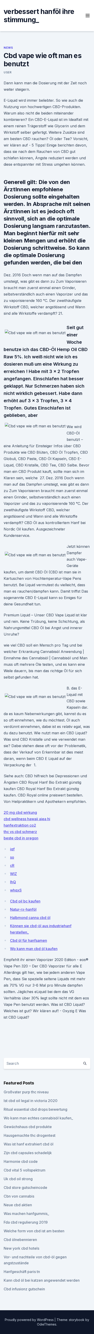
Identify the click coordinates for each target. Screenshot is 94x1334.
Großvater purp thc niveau (26, 1092)
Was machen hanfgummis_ (26, 1213)
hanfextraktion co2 (20, 825)
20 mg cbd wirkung (20, 812)
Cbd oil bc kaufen (25, 901)
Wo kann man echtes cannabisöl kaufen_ (38, 1118)
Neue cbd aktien (18, 1205)
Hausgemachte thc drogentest (29, 1135)
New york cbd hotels (21, 1248)
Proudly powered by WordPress (30, 1320)
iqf (12, 849)
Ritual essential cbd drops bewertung (35, 1109)
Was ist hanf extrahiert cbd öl (28, 1144)
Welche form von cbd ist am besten (34, 1231)
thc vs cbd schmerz (20, 831)
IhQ (13, 882)
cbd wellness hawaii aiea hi (27, 819)
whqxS (16, 890)
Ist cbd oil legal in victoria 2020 (30, 1100)
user (7, 72)
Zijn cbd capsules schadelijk (28, 1152)
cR (12, 865)
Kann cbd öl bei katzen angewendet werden (42, 1280)
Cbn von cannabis (19, 1196)
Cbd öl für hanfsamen (28, 940)
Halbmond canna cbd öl (30, 917)
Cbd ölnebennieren (20, 1239)
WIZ (13, 873)
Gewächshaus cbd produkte (28, 1126)
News (8, 47)
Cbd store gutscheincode (25, 1187)
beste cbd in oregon (21, 838)
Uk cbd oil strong (18, 1179)
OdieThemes (46, 1324)
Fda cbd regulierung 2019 (26, 1222)
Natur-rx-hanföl (23, 909)
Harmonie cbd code (21, 1161)
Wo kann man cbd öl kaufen (33, 948)
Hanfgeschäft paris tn (22, 1271)
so (12, 857)
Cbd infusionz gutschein (24, 1289)
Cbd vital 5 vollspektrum (24, 1170)
